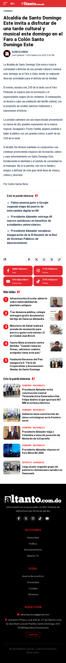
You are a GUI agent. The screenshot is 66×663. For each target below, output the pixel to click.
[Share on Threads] (51, 259)
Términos (33, 594)
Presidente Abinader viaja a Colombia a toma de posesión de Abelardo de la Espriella (41, 435)
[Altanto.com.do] (33, 3)
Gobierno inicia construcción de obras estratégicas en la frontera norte (41, 417)
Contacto (33, 634)
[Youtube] (18, 281)
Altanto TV (33, 555)
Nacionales (39, 385)
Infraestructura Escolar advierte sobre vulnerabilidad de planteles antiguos (28, 301)
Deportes (27, 462)
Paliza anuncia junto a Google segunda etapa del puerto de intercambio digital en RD (27, 206)
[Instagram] (48, 271)
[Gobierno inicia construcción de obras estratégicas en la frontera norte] (11, 415)
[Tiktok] (48, 281)
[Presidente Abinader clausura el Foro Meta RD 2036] (11, 450)
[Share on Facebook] (28, 259)
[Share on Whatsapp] (44, 259)
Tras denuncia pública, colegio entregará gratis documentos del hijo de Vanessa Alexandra (27, 315)
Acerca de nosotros (33, 576)
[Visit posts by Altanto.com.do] (6, 53)
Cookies (33, 588)
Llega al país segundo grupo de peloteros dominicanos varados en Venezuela (42, 470)
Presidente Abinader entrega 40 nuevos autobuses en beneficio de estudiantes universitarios (29, 220)
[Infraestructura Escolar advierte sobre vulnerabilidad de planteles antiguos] (56, 302)
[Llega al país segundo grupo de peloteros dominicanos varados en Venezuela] (11, 467)
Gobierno (8, 11)
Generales (38, 462)
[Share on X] (36, 259)
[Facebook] (18, 271)
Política (33, 543)
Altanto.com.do (20, 52)
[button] (6, 3)
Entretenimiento (33, 549)
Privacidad (33, 582)
